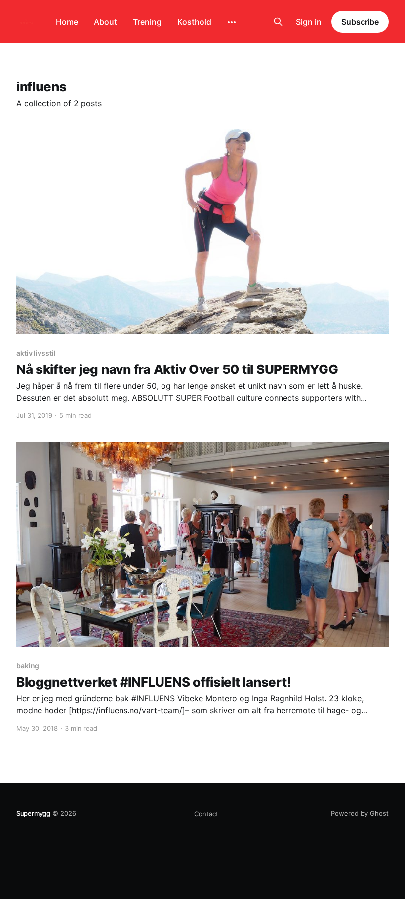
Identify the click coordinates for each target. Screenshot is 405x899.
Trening (147, 22)
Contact (206, 813)
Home (67, 22)
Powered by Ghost (360, 813)
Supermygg (33, 813)
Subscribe (360, 22)
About (105, 22)
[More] (231, 22)
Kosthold (194, 22)
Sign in (309, 22)
